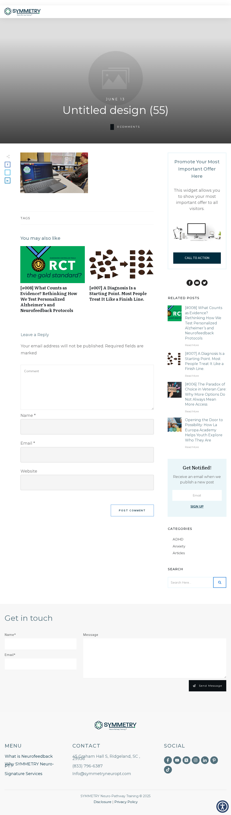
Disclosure (102, 802)
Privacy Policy (126, 802)
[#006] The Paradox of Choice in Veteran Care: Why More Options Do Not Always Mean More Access (205, 394)
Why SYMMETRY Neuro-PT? (29, 765)
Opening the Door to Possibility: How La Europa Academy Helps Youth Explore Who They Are (204, 430)
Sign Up (196, 506)
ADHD (178, 539)
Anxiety (179, 546)
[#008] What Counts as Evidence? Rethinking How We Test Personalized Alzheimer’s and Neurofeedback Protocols (52, 282)
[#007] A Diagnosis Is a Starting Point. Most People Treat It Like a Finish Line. (121, 282)
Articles (179, 553)
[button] (222, 806)
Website (29, 471)
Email (28, 443)
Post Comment (132, 510)
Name (28, 415)
